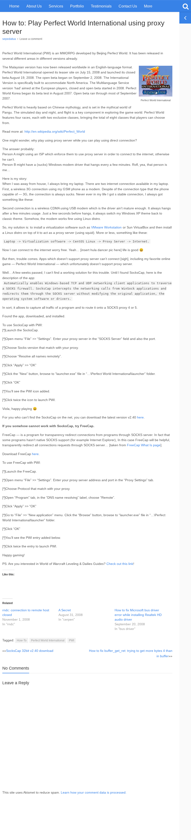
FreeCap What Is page (143, 445)
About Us (34, 6)
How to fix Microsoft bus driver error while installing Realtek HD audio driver (138, 614)
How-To (22, 640)
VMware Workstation (106, 227)
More (148, 6)
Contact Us (128, 6)
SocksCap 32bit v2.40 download (29, 651)
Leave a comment (31, 39)
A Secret (64, 610)
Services (56, 6)
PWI (71, 640)
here (140, 417)
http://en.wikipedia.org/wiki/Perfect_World (54, 131)
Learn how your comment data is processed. (93, 792)
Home (14, 6)
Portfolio (77, 6)
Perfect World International (48, 640)
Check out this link (119, 564)
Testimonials (101, 6)
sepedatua (9, 39)
